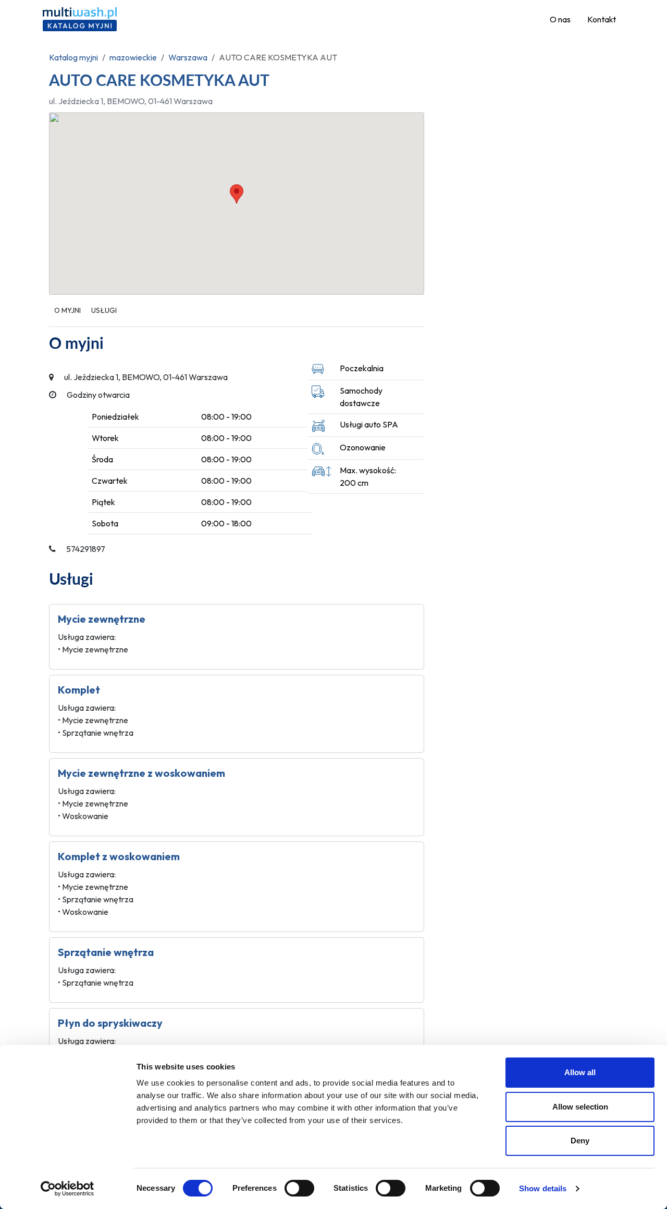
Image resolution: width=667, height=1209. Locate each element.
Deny (580, 1140)
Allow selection (580, 1106)
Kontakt (601, 19)
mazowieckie (133, 57)
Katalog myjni (73, 57)
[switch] (299, 1188)
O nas (560, 19)
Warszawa (187, 57)
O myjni (67, 310)
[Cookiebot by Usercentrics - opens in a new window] (67, 1189)
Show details (542, 1188)
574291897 (85, 549)
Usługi (104, 310)
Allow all (580, 1072)
